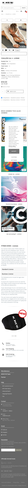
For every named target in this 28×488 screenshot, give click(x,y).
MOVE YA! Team (5, 374)
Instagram (4, 432)
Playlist (17, 50)
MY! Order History (6, 388)
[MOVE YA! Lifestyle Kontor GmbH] (7, 3)
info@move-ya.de (6, 415)
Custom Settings (14, 157)
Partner (3, 377)
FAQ (3, 396)
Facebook (4, 429)
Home (2, 14)
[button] (17, 11)
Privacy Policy (12, 146)
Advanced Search (6, 391)
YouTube (4, 435)
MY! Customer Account (7, 386)
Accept (14, 151)
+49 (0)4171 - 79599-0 (7, 411)
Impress (23, 482)
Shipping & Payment (7, 393)
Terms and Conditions (6, 482)
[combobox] (11, 7)
